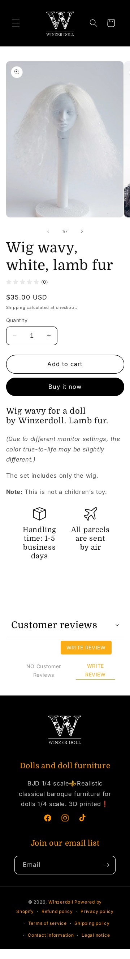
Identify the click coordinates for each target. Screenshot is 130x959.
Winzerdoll (60, 902)
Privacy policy (97, 911)
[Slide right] (82, 231)
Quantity (17, 320)
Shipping (16, 307)
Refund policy (57, 911)
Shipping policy (92, 923)
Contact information (51, 935)
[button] (16, 23)
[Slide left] (48, 231)
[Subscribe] (106, 865)
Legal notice (96, 935)
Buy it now (65, 386)
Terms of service (47, 923)
